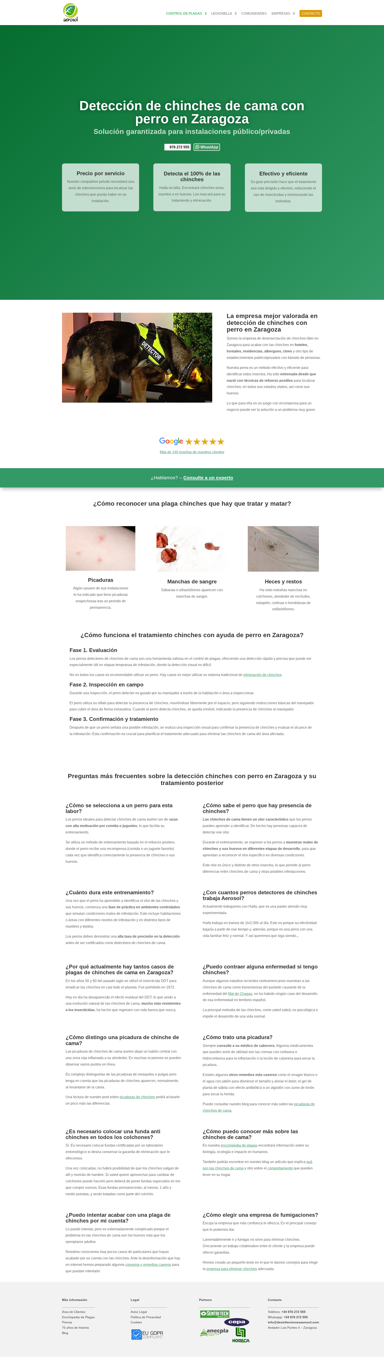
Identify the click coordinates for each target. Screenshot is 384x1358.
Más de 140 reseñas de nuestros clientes (192, 452)
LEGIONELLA (221, 13)
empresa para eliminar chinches (231, 1269)
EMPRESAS (281, 13)
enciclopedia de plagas (239, 1145)
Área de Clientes (73, 1312)
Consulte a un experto (208, 477)
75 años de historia (75, 1327)
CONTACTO (311, 13)
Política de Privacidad (146, 1317)
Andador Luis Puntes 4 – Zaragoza (292, 1327)
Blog (65, 1333)
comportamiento (280, 1168)
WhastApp (209, 147)
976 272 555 (179, 147)
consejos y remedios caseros (148, 1265)
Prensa (67, 1322)
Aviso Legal (139, 1312)
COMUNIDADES (254, 13)
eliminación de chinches (262, 675)
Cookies (136, 1322)
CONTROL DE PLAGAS (184, 13)
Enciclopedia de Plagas (78, 1317)
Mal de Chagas (240, 994)
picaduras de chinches (137, 1097)
